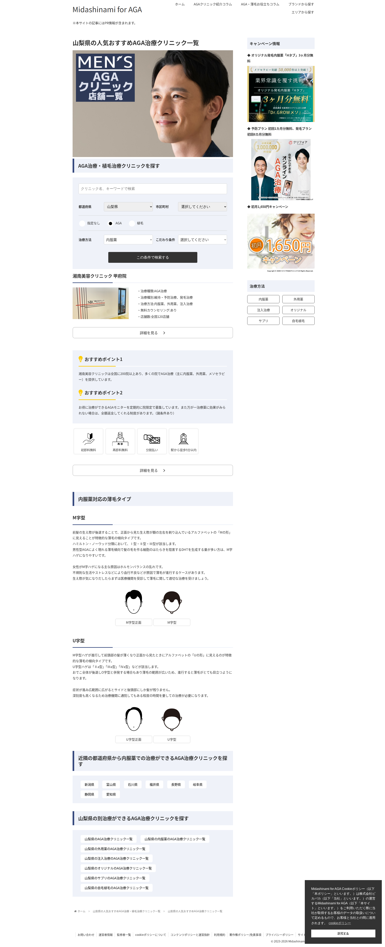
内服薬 (263, 299)
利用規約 (219, 935)
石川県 (133, 784)
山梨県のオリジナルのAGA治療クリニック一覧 (118, 868)
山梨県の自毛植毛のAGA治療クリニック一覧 (117, 887)
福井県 (154, 784)
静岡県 (89, 794)
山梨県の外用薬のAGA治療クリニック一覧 (115, 848)
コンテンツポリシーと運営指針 (190, 935)
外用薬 (298, 299)
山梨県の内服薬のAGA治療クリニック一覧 (175, 838)
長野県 (176, 784)
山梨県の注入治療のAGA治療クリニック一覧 (117, 858)
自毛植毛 (298, 320)
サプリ (263, 320)
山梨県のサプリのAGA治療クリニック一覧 (115, 877)
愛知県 (111, 794)
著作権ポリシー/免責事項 (245, 935)
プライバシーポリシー (279, 935)
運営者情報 (106, 935)
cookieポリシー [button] (340, 923)
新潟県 (89, 784)
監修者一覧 (124, 935)
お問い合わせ (86, 935)
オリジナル (298, 309)
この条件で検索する (153, 257)
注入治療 (263, 309)
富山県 (111, 784)
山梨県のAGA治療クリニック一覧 (109, 838)
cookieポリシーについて (150, 935)
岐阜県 (198, 784)
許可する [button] (343, 933)
